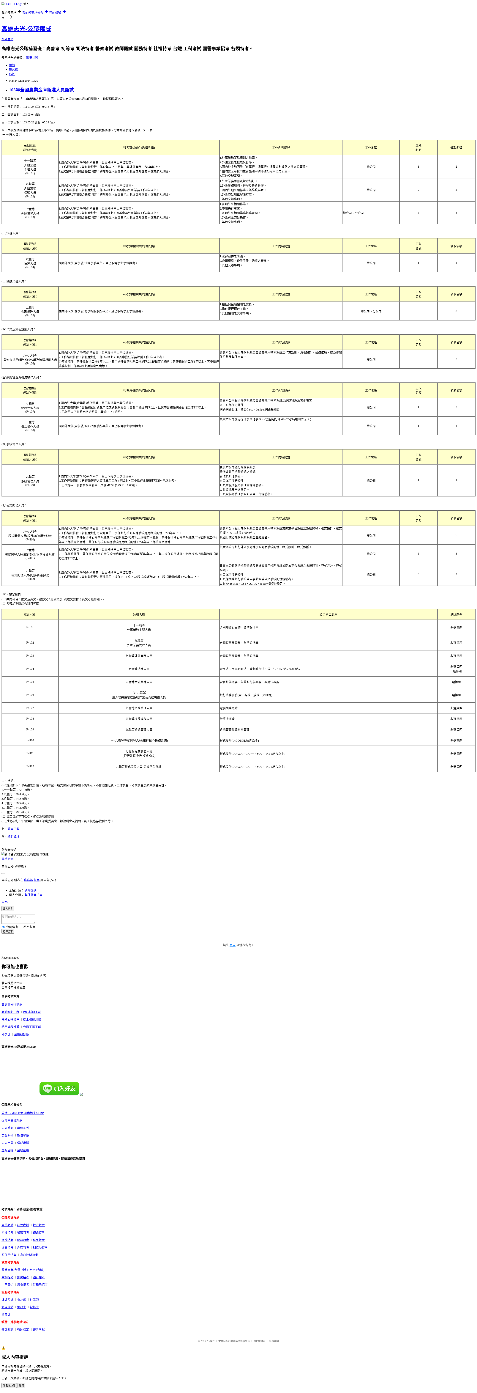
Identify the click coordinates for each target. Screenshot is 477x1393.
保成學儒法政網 (11, 1120)
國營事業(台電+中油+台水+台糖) (22, 1269)
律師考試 (7, 1299)
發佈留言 (8, 931)
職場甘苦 (32, 57)
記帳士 (34, 1307)
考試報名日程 (10, 1012)
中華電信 (7, 1284)
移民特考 (39, 1240)
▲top (4, 901)
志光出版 (7, 1142)
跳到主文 (7, 39)
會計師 (21, 1299)
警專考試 (39, 1329)
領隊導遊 (7, 1307)
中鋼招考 (7, 1277)
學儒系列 (23, 1128)
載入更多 (8, 908)
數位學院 (23, 1135)
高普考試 (7, 1225)
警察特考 (23, 1232)
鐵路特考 (39, 1232)
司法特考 (7, 1232)
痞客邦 (28, 880)
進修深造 (31, 890)
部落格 (13, 69)
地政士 (21, 1307)
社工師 (34, 1299)
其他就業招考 (33, 895)
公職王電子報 (32, 1027)
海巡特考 (7, 1240)
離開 (21, 1385)
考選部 (5, 1034)
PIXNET (210, 1341)
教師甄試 (7, 1329)
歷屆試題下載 (32, 1012)
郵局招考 (23, 1277)
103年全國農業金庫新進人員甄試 (41, 89)
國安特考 (7, 1247)
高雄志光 (7, 858)
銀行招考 (39, 1277)
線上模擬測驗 (32, 1019)
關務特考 (23, 1240)
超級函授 (7, 1150)
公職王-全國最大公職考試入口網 (22, 1113)
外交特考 (23, 1247)
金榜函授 (23, 1150)
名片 (12, 74)
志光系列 (7, 1128)
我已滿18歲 (9, 1385)
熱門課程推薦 (10, 1027)
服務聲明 (274, 1341)
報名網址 (13, 836)
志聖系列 (7, 1135)
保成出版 (23, 1142)
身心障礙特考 (29, 1255)
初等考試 (23, 1225)
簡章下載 (13, 829)
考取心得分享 (10, 1019)
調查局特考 (40, 1247)
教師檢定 (23, 1329)
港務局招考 (40, 1284)
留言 (37, 880)
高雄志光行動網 (11, 1004)
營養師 (5, 1314)
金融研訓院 (21, 1034)
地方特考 (39, 1225)
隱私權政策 (259, 1341)
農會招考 (23, 1284)
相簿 (12, 65)
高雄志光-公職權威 (26, 29)
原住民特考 (8, 1255)
